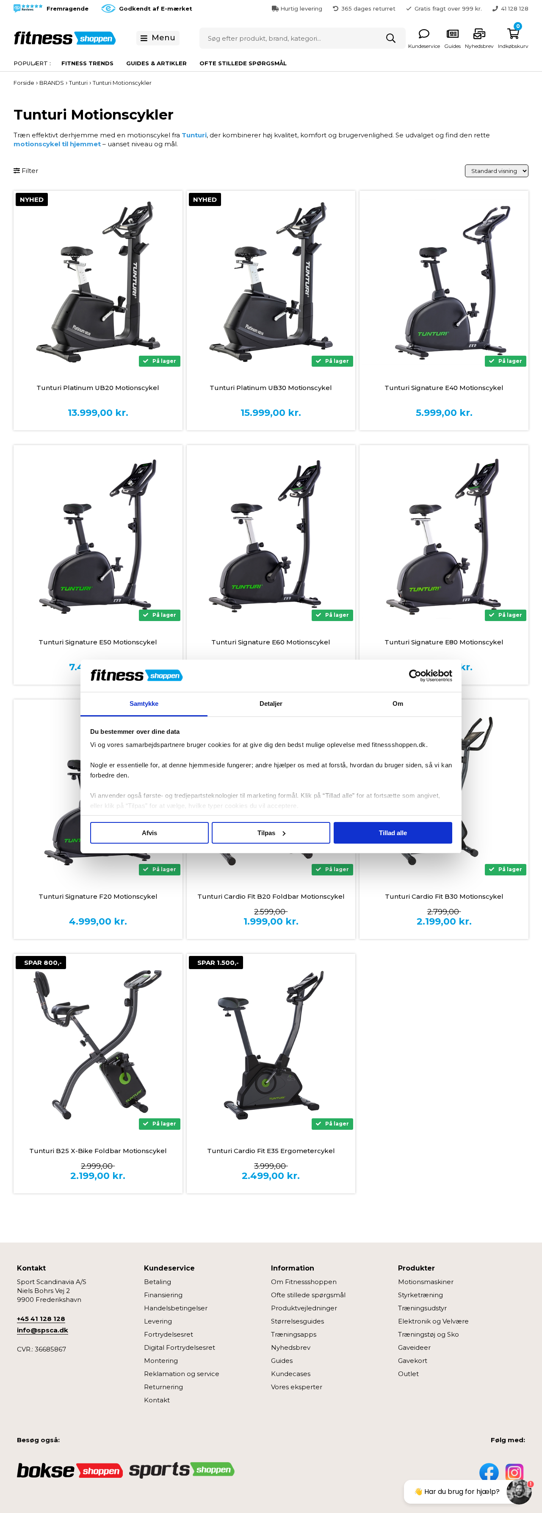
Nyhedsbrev (290, 1347)
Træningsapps (293, 1334)
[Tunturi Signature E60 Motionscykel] (271, 536)
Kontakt (157, 1400)
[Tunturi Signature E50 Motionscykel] (98, 536)
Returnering (163, 1387)
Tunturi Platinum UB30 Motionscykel (271, 388)
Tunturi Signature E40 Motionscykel (443, 388)
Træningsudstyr (422, 1308)
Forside (24, 82)
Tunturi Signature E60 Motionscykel (270, 642)
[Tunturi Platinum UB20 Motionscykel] (98, 282)
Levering (158, 1321)
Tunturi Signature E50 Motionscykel (98, 642)
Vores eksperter (296, 1387)
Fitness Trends (87, 63)
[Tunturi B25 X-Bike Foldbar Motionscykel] (98, 1044)
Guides (282, 1361)
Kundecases (290, 1374)
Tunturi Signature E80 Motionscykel (443, 642)
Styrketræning (420, 1295)
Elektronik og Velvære (433, 1321)
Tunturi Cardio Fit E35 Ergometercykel (271, 1151)
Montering (161, 1361)
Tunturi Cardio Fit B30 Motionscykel (444, 896)
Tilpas (266, 832)
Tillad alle (393, 832)
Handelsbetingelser (175, 1308)
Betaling (157, 1282)
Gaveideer (414, 1347)
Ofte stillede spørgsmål (243, 63)
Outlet (408, 1374)
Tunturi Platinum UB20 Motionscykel (97, 388)
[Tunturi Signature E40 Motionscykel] (444, 282)
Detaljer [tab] (271, 703)
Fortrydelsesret (168, 1334)
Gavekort (412, 1361)
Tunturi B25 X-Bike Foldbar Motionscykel (98, 1151)
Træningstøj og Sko (428, 1334)
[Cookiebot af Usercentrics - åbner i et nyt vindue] (415, 675)
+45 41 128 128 (41, 1319)
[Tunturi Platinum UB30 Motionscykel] (271, 282)
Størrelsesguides (297, 1321)
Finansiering (163, 1295)
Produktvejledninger (304, 1308)
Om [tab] (398, 703)
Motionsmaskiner (426, 1282)
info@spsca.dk (42, 1330)
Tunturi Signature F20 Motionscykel (98, 896)
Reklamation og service (181, 1374)
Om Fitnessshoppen (304, 1282)
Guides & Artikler (156, 63)
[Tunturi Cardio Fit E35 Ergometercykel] (271, 1044)
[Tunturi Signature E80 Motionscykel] (444, 536)
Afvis (149, 832)
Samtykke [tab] (144, 703)
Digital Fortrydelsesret (179, 1347)
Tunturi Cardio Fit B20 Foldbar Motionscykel (271, 896)
